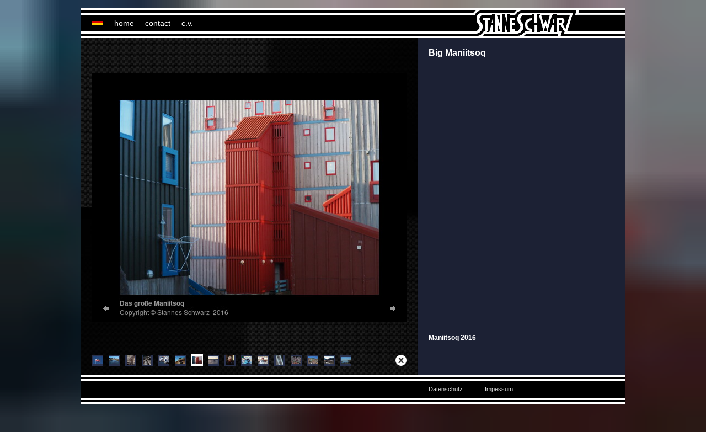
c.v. (187, 23)
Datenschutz (446, 389)
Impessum (499, 389)
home (124, 23)
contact (157, 23)
